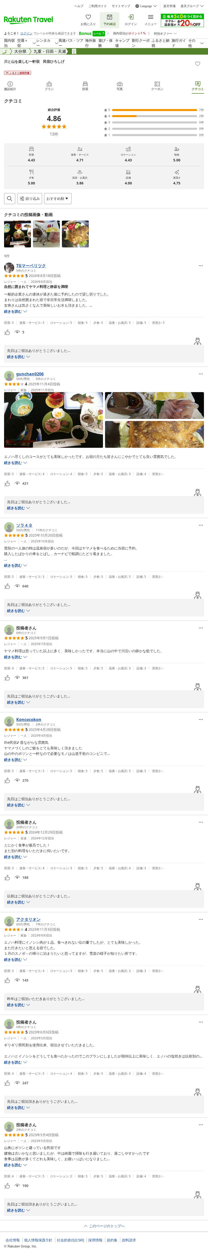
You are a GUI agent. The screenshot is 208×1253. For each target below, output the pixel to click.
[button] (17, 234)
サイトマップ (121, 6)
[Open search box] (9, 198)
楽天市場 (169, 6)
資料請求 (129, 1240)
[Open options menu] (201, 266)
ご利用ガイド (98, 6)
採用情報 (95, 1240)
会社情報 (13, 1240)
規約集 (112, 1240)
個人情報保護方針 (38, 1240)
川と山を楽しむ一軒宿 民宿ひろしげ (34, 61)
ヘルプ (78, 6)
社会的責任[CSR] (70, 1240)
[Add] (197, 64)
